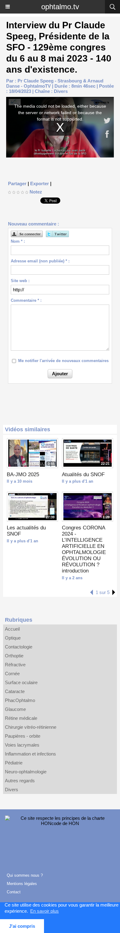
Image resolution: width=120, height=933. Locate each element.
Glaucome (15, 709)
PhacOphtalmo (20, 700)
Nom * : (18, 241)
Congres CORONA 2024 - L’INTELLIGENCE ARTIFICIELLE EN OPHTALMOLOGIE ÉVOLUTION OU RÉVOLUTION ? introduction (84, 549)
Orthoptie (14, 655)
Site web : (20, 280)
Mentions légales (22, 883)
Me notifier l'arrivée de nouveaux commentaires (63, 360)
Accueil (12, 629)
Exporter (39, 183)
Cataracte (15, 691)
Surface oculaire (21, 682)
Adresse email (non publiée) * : (40, 261)
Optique (13, 637)
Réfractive (15, 664)
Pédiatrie (13, 762)
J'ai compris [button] (22, 926)
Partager (17, 183)
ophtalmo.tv (60, 6)
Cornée (12, 673)
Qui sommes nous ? (25, 875)
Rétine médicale (21, 718)
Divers (61, 91)
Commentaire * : (26, 300)
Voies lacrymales (22, 745)
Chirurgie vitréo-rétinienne (30, 727)
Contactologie (18, 646)
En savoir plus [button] (44, 911)
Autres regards (20, 780)
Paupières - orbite (22, 736)
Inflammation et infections (30, 753)
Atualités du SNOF (83, 474)
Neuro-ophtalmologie (25, 771)
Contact (14, 892)
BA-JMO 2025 (23, 474)
